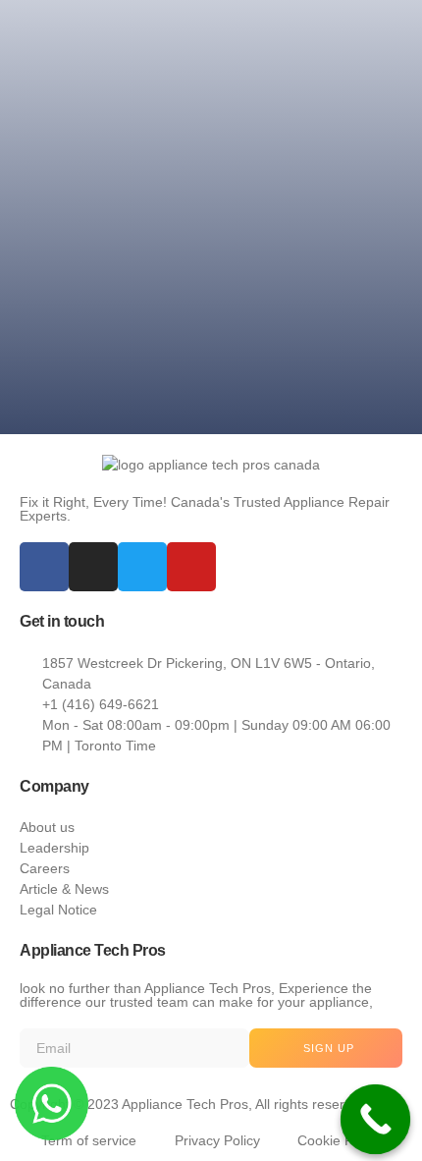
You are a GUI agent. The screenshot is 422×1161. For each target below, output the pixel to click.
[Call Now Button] (376, 1119)
